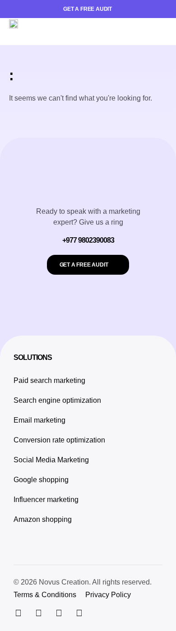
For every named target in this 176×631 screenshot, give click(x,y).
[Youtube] (79, 613)
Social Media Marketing (51, 460)
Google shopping (41, 480)
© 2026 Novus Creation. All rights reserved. (83, 582)
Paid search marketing (49, 380)
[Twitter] (38, 613)
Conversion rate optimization (59, 440)
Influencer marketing (46, 499)
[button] (160, 31)
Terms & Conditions (45, 595)
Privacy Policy (108, 595)
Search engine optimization (57, 400)
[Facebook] (59, 613)
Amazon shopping (43, 519)
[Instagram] (18, 613)
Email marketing (39, 420)
